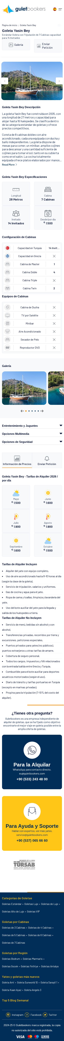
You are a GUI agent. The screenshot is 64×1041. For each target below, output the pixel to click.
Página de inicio (9, 25)
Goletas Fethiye (29, 966)
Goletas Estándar (12, 903)
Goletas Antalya (50, 966)
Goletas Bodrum (11, 958)
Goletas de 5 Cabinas (13, 935)
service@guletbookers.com (32, 834)
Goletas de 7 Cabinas (13, 942)
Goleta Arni (8, 982)
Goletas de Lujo (49, 903)
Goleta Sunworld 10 (27, 982)
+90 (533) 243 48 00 (32, 779)
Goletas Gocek (10, 966)
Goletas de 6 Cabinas (39, 935)
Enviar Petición (47, 45)
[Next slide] (59, 80)
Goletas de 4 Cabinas (40, 927)
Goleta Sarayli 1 (49, 982)
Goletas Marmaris (32, 958)
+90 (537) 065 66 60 (32, 840)
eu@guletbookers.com (32, 773)
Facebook (36, 1014)
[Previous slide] (4, 80)
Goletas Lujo (31, 903)
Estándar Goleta (10, 34)
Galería (18, 44)
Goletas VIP (33, 911)
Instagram (17, 1014)
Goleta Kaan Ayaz (11, 989)
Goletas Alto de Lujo (13, 911)
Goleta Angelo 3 (32, 989)
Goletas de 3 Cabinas (13, 927)
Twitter (53, 1014)
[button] (26, 411)
